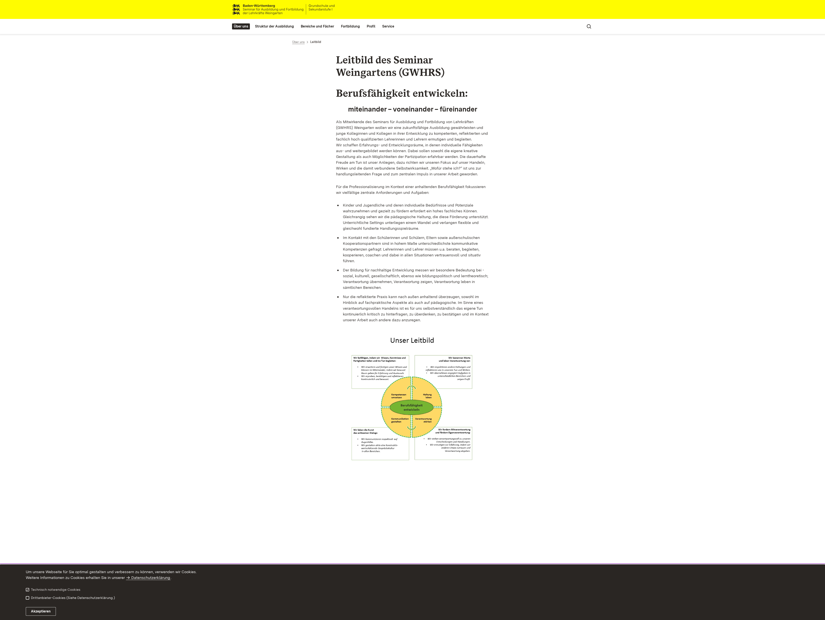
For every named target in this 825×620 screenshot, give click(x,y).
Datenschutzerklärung (150, 577)
